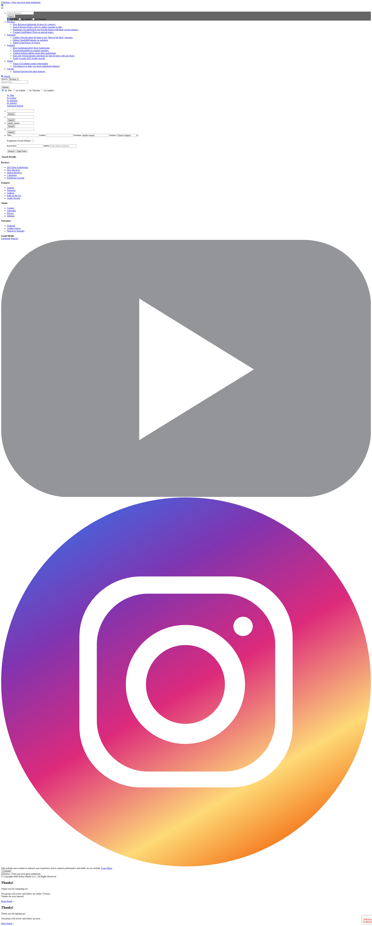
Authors (10, 193)
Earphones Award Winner (19, 141)
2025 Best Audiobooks (17, 167)
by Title (14, 19)
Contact (10, 208)
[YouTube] (186, 496)
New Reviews (13, 170)
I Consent (6, 871)
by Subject (12, 103)
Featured (11, 226)
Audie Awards (13, 198)
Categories (12, 175)
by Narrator (40, 19)
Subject (112, 135)
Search (6, 76)
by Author (26, 19)
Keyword (11, 146)
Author (42, 135)
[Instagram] (186, 865)
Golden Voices (13, 228)
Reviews (11, 22)
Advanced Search (15, 106)
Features (11, 45)
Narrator (77, 135)
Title (9, 135)
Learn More (106, 868)
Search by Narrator (15, 231)
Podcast (14, 238)
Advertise (11, 210)
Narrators (11, 35)
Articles (10, 69)
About (10, 61)
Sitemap (10, 216)
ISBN (46, 146)
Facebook (5, 238)
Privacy (10, 213)
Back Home (6, 901)
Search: (5, 79)
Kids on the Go (14, 195)
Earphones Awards (15, 178)
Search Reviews (14, 172)
